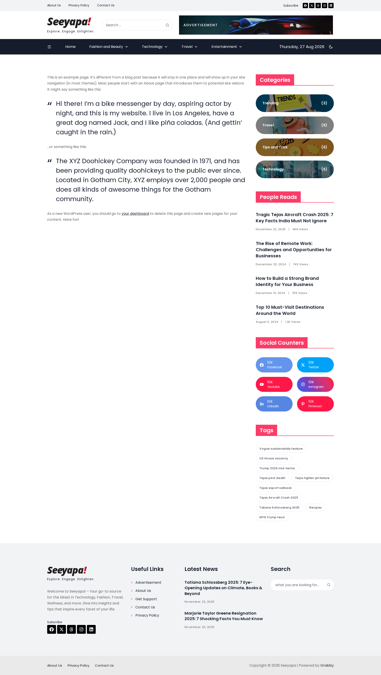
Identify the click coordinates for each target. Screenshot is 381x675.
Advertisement (148, 582)
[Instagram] (324, 5)
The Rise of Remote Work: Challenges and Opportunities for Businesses (294, 249)
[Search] (167, 25)
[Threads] (318, 5)
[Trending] (295, 103)
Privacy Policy (147, 615)
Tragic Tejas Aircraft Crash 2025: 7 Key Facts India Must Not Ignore (294, 217)
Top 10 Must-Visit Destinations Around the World (290, 310)
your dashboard (135, 213)
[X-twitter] (311, 5)
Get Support (146, 599)
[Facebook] (305, 5)
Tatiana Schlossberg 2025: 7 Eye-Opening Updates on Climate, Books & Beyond (223, 588)
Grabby (327, 665)
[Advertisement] (256, 25)
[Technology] (295, 169)
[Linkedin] (331, 5)
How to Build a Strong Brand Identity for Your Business (287, 281)
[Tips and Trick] (295, 147)
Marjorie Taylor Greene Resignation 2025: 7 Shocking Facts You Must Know (224, 615)
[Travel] (295, 125)
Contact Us (145, 607)
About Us (143, 590)
